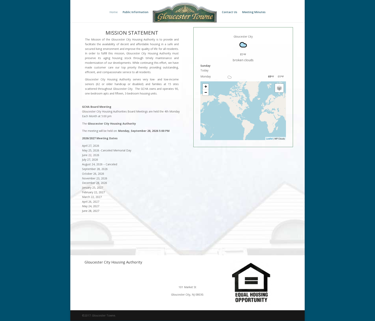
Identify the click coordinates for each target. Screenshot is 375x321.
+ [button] (205, 86)
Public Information (135, 12)
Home (114, 12)
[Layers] (279, 88)
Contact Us (229, 12)
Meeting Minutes (253, 12)
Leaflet (269, 138)
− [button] (205, 92)
